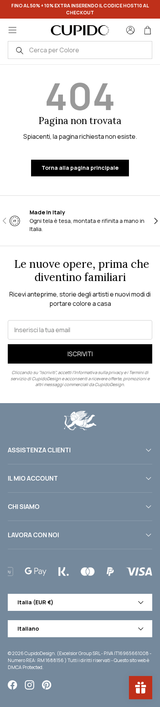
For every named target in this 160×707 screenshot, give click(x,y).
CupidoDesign (39, 653)
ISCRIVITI (80, 354)
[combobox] (80, 50)
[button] (147, 30)
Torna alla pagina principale (80, 167)
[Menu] (12, 30)
